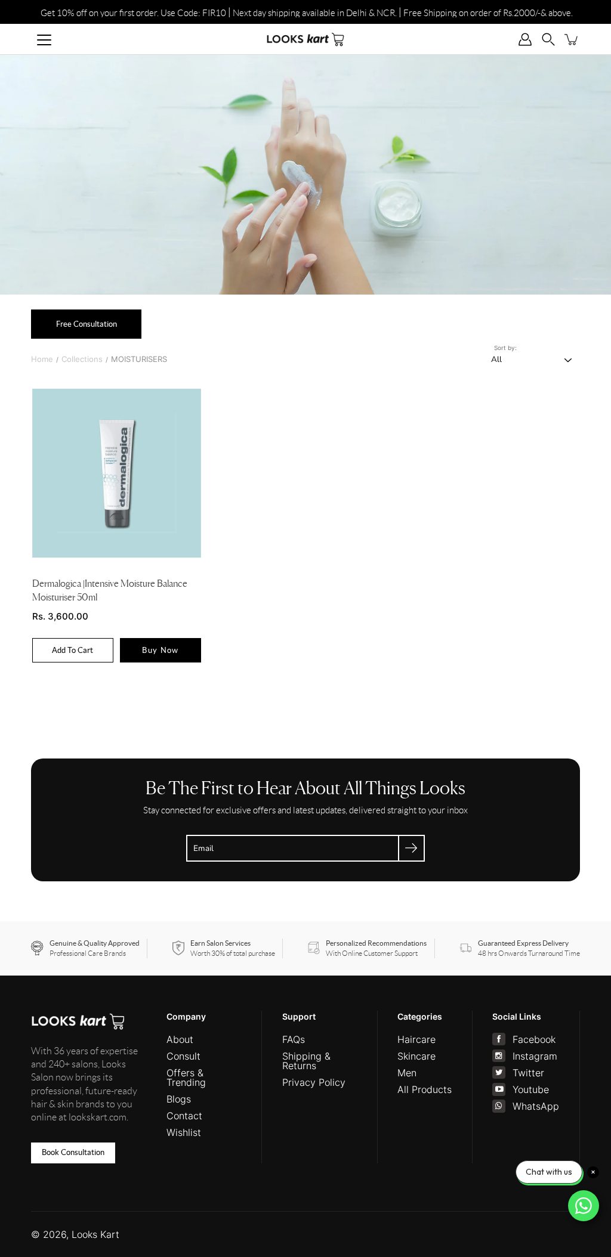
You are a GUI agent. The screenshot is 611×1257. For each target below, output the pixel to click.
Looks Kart (95, 1234)
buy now (161, 650)
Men (406, 1073)
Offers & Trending (186, 1077)
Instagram (535, 1056)
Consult (183, 1056)
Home (42, 359)
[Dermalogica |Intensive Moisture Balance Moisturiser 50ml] (116, 473)
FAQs (293, 1039)
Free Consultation (86, 324)
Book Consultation (73, 1152)
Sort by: (505, 347)
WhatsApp (536, 1106)
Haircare (416, 1039)
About (179, 1039)
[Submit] (411, 848)
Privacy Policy (313, 1082)
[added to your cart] (572, 39)
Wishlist (183, 1132)
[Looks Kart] (305, 39)
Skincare (416, 1056)
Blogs (178, 1099)
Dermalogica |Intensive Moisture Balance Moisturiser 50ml (109, 591)
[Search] (549, 39)
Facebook (534, 1039)
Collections (82, 359)
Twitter (528, 1073)
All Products (424, 1089)
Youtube (531, 1089)
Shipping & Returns (306, 1061)
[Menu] (44, 39)
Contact (184, 1116)
